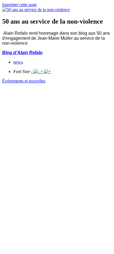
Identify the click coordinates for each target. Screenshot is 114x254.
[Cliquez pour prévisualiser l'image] (36, 9)
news (18, 62)
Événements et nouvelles (23, 81)
